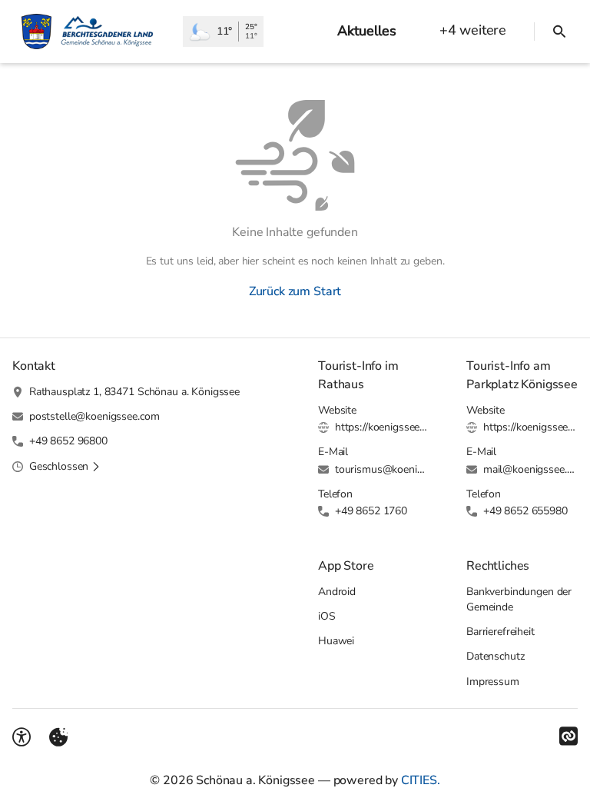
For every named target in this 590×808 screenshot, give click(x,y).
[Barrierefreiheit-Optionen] (21, 737)
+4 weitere (472, 30)
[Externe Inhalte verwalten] (58, 737)
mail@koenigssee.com (530, 469)
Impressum (492, 681)
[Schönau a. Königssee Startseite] (91, 31)
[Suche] (559, 31)
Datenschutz (495, 656)
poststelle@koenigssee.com (94, 416)
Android (337, 591)
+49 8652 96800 (68, 441)
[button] (65, 466)
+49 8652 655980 (525, 511)
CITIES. (420, 780)
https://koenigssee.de (382, 427)
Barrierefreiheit (500, 631)
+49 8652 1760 (371, 511)
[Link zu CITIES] (568, 736)
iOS (327, 616)
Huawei (336, 640)
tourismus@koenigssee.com (382, 469)
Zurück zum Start (295, 291)
